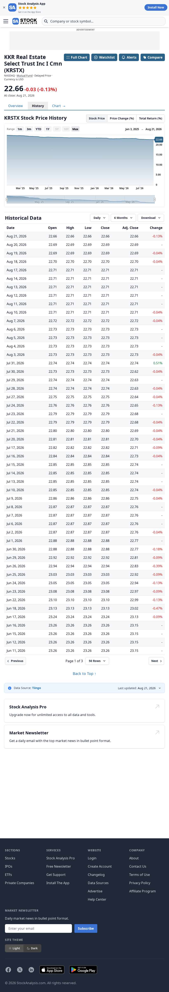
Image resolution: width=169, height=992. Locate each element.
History (38, 106)
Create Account (100, 866)
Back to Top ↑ (84, 673)
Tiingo (36, 688)
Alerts (131, 57)
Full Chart (79, 57)
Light (16, 948)
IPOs (8, 866)
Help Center (97, 899)
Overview (15, 106)
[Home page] (25, 21)
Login (92, 858)
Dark (34, 948)
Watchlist (107, 57)
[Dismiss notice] (4, 7)
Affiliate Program (142, 891)
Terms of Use (139, 874)
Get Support (56, 874)
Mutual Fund (25, 75)
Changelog (96, 874)
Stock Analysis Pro (60, 858)
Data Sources (98, 883)
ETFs (8, 874)
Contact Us (137, 866)
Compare (155, 57)
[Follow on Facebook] (8, 969)
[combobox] (103, 21)
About (134, 858)
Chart (57, 106)
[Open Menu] (5, 21)
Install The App (57, 883)
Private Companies (19, 883)
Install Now (156, 7)
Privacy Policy (139, 883)
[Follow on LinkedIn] (31, 969)
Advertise (95, 891)
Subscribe (86, 928)
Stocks (10, 858)
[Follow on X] (19, 969)
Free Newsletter (58, 866)
